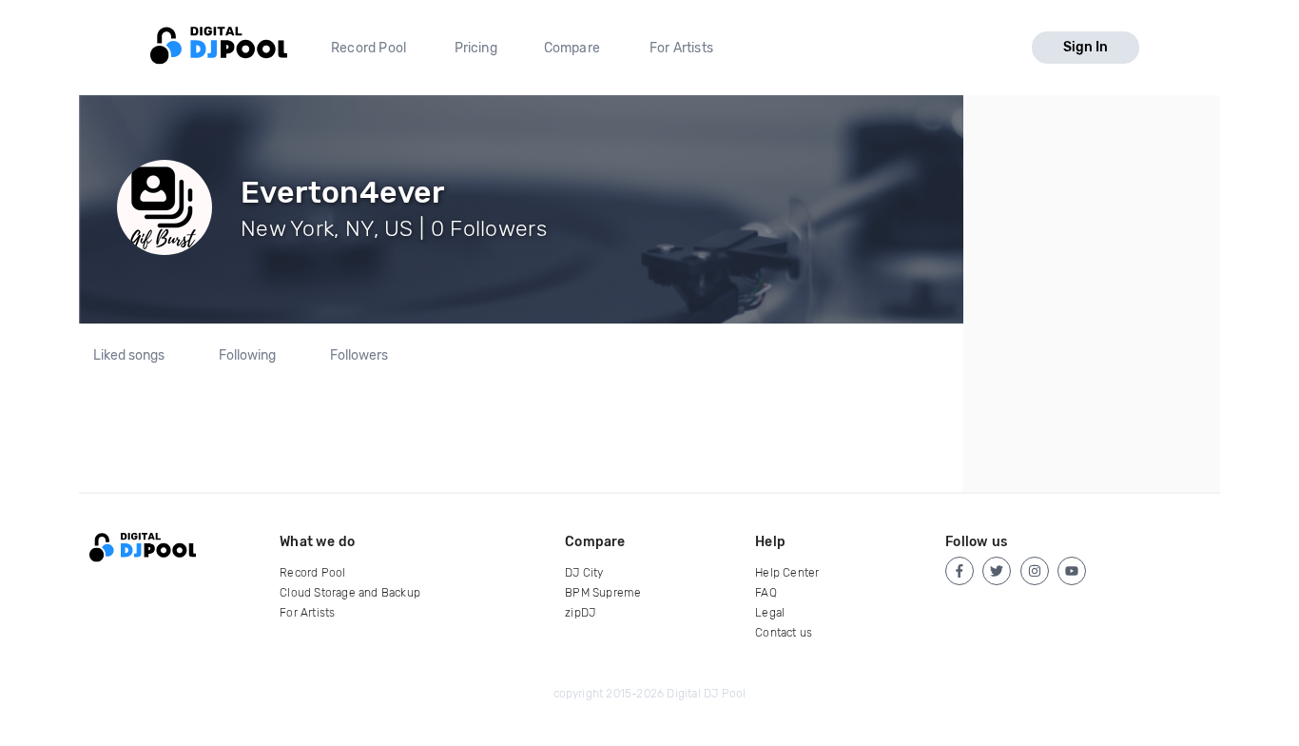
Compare (572, 48)
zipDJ (580, 612)
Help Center (787, 572)
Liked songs (129, 355)
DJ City (584, 572)
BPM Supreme (603, 592)
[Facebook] (959, 571)
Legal (770, 612)
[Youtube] (1071, 571)
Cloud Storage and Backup (350, 592)
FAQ (766, 592)
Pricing (476, 48)
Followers (359, 355)
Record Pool (368, 48)
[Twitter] (996, 571)
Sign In (1085, 47)
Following (247, 355)
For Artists (681, 48)
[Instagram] (1034, 571)
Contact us (783, 632)
